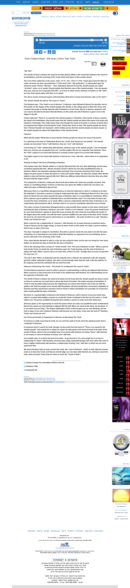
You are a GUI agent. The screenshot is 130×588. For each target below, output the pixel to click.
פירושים (52, 17)
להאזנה (37, 40)
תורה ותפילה (66, 17)
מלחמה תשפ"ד (36, 13)
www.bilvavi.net (109, 2)
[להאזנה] (54, 52)
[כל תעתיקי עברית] (125, 370)
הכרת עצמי (96, 17)
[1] (25, 362)
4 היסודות (80, 17)
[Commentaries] (121, 501)
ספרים (55, 2)
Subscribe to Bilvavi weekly (21, 23)
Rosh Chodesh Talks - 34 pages (121, 168)
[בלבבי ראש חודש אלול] (121, 182)
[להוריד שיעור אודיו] (49, 52)
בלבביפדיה (45, 17)
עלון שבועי (35, 2)
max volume (105, 40)
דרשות (74, 17)
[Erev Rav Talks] (121, 408)
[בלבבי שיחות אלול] (121, 211)
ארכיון (61, 2)
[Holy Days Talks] (121, 285)
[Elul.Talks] (121, 126)
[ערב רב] (121, 327)
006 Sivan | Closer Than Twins (95, 54)
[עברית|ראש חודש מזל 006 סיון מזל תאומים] (40, 52)
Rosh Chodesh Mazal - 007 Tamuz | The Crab (43, 33)
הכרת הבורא (105, 17)
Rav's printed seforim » (58, 382)
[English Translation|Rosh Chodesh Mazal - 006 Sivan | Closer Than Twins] (36, 52)
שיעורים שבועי (45, 2)
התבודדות (88, 17)
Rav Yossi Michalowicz (121, 510)
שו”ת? (18, 2)
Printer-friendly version (105, 62)
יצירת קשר (79, 2)
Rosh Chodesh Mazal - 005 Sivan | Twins (45, 35)
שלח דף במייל (96, 61)
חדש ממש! (26, 2)
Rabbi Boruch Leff (121, 516)
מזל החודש (26, 32)
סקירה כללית (70, 2)
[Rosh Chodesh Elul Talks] (121, 154)
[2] (72, 118)
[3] (36, 254)
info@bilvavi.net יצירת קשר (66, 537)
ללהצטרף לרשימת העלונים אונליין (21, 22)
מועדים (58, 17)
